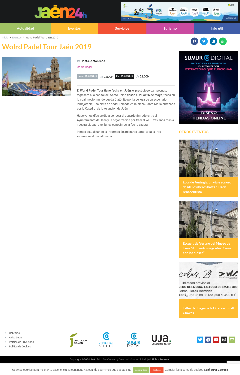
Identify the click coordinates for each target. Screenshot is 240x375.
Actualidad (25, 28)
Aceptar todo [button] (141, 370)
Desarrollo (124, 359)
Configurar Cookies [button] (216, 369)
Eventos (74, 28)
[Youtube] (216, 340)
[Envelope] (232, 340)
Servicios (122, 28)
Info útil (217, 28)
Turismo (170, 28)
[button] (194, 41)
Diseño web (109, 359)
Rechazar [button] (157, 370)
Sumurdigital (138, 359)
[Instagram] (224, 340)
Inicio (5, 37)
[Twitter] (200, 340)
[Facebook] (208, 340)
